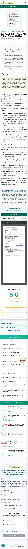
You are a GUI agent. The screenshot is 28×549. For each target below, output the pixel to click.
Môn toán (3, 481)
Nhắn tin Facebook (15, 330)
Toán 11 (22, 31)
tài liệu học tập (9, 483)
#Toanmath (4, 505)
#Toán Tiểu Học (12, 508)
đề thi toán (21, 80)
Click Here (8, 545)
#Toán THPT (4, 508)
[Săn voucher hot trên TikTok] (23, 360)
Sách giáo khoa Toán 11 (10, 193)
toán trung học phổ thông (10, 197)
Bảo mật (10, 499)
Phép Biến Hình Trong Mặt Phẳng (13, 31)
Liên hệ (4, 499)
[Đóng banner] (26, 357)
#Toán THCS (19, 505)
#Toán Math (11, 505)
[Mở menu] (25, 2)
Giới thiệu (16, 499)
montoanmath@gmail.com (10, 492)
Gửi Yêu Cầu (15, 535)
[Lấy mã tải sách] (3, 545)
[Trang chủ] (7, 2)
